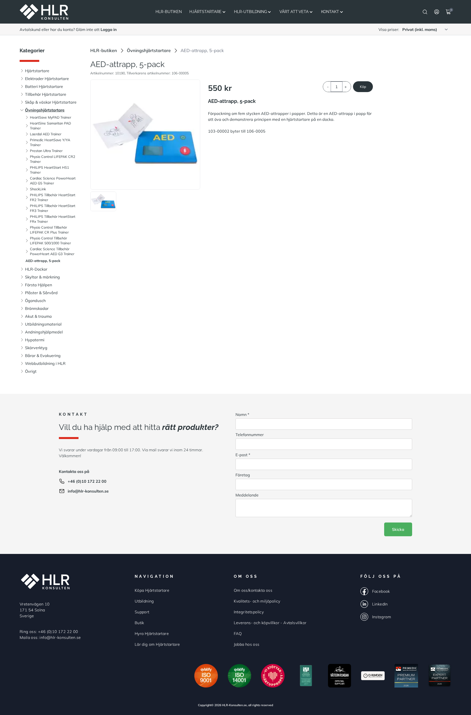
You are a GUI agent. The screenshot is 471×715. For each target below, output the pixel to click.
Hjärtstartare (205, 11)
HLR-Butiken (169, 11)
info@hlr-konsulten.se (88, 491)
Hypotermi (34, 339)
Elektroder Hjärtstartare (47, 78)
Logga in (109, 29)
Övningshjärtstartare (45, 110)
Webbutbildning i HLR (45, 363)
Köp (363, 86)
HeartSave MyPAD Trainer (50, 117)
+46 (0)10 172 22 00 (87, 481)
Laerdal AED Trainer (45, 134)
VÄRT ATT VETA (294, 11)
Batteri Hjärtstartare (44, 86)
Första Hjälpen (38, 284)
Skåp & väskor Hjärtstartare (51, 102)
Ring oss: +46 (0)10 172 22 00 (49, 631)
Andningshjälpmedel (44, 332)
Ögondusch (35, 300)
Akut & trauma (38, 316)
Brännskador (37, 308)
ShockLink (38, 189)
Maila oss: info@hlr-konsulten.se (50, 637)
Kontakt (330, 11)
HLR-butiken (103, 50)
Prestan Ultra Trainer (46, 151)
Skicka (398, 529)
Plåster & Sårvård (41, 292)
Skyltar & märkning (42, 277)
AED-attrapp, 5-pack (43, 261)
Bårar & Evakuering (43, 355)
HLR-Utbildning (250, 11)
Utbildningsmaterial (43, 324)
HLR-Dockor (36, 269)
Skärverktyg (36, 347)
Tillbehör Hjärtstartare (45, 94)
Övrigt (31, 371)
